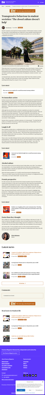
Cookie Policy (27, 392)
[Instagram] (24, 375)
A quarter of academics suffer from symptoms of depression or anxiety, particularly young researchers (26, 253)
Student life (20, 27)
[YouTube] (33, 375)
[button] (42, 381)
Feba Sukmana (8, 27)
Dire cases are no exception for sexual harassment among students (19, 90)
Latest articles (8, 6)
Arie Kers (41, 66)
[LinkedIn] (27, 375)
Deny (30, 390)
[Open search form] (38, 2)
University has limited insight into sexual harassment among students (26, 153)
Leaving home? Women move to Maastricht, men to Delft (24, 262)
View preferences (39, 390)
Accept (21, 390)
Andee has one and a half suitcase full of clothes (22, 336)
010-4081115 (6, 377)
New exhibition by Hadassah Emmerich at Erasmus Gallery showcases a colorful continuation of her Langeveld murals (25, 273)
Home (3, 6)
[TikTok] (30, 375)
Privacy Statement (32, 392)
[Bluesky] (36, 375)
